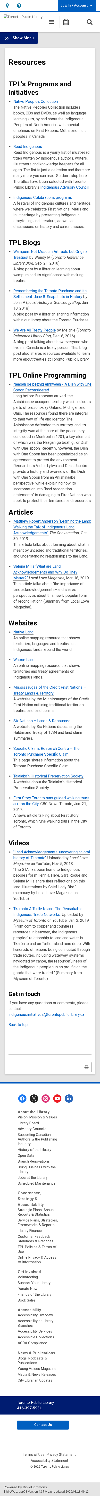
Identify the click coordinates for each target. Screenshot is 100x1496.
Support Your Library (34, 1283)
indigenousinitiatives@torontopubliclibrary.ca (46, 1014)
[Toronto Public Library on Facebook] (22, 1098)
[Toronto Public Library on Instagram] (46, 1098)
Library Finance (30, 1231)
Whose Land (23, 659)
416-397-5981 (29, 1408)
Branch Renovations (34, 1161)
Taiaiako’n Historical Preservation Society (48, 776)
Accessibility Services (35, 1331)
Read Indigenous (27, 146)
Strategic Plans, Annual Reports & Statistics (36, 1212)
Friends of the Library (34, 1294)
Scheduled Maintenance (37, 1183)
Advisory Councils (32, 1129)
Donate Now (27, 1288)
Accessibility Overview (35, 1315)
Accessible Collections (36, 1337)
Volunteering (28, 1277)
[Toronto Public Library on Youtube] (57, 1098)
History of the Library (34, 1150)
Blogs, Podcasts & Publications (32, 1360)
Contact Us (43, 1425)
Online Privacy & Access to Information (37, 1259)
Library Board (28, 1123)
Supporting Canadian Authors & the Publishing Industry (37, 1139)
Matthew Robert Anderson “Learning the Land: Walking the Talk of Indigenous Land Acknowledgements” (52, 527)
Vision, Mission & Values (37, 1117)
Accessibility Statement (49, 1460)
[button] (7, 5)
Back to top (18, 1024)
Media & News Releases (37, 1374)
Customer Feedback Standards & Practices (35, 1238)
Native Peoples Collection (35, 101)
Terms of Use (33, 1454)
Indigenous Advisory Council (64, 187)
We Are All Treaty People (34, 330)
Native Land (23, 632)
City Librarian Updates (35, 1380)
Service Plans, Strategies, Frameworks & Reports (38, 1222)
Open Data (26, 1155)
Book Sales (27, 1300)
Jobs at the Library (33, 1177)
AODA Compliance (32, 1343)
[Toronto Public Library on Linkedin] (69, 1098)
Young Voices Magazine (37, 1369)
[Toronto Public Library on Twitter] (34, 1098)
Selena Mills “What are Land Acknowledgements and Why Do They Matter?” (45, 572)
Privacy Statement (61, 1454)
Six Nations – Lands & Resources (41, 721)
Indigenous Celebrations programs (42, 197)
